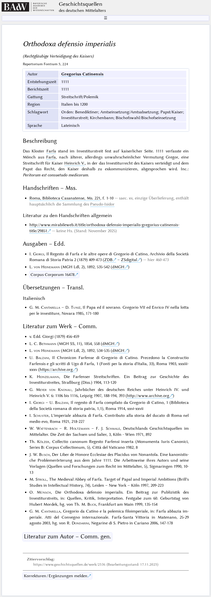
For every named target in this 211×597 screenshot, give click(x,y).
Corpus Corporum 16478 (52, 274)
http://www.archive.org (148, 395)
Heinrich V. (74, 163)
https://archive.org (56, 369)
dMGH (118, 266)
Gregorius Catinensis (82, 74)
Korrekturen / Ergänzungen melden (55, 575)
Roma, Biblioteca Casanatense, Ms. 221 (64, 198)
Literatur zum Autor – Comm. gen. (67, 536)
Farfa (51, 151)
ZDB (108, 259)
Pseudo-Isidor (102, 204)
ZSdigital (129, 259)
